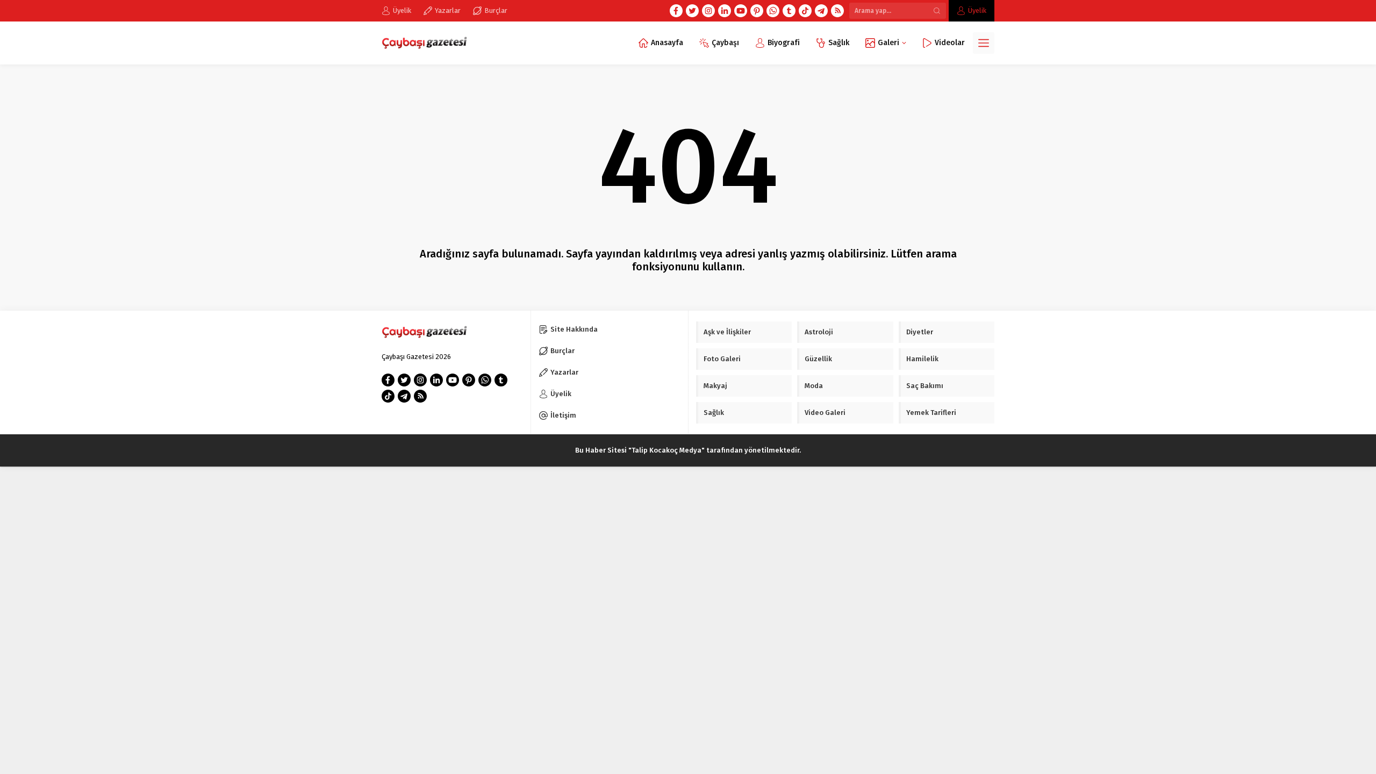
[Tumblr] (789, 10)
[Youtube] (740, 10)
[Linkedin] (724, 10)
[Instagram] (708, 10)
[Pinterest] (756, 10)
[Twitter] (692, 10)
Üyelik (977, 10)
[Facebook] (676, 10)
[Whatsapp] (772, 10)
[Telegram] (821, 10)
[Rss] (837, 10)
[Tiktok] (805, 10)
